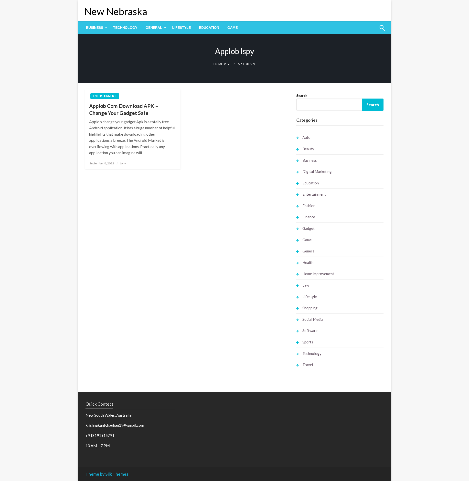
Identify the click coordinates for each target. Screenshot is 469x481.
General (154, 28)
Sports (307, 342)
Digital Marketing (317, 171)
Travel (307, 364)
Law (305, 285)
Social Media (312, 319)
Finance (308, 217)
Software (310, 330)
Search (301, 95)
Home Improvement (318, 273)
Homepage (222, 64)
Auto (306, 137)
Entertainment (104, 96)
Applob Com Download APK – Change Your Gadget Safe (123, 109)
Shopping (310, 308)
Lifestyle (181, 28)
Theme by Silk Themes (106, 474)
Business (94, 28)
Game (232, 28)
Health (307, 262)
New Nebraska (115, 11)
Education (209, 28)
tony (123, 163)
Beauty (308, 149)
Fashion (308, 205)
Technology (125, 28)
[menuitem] (95, 27)
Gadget (308, 228)
